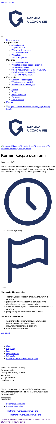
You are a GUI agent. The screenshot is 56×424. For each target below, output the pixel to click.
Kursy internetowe (19, 52)
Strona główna (12, 40)
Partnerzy (15, 97)
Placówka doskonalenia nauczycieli (22, 358)
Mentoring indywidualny (22, 74)
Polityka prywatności (15, 403)
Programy (10, 348)
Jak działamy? (17, 45)
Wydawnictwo (12, 353)
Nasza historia (17, 99)
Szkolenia (10, 356)
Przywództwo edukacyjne (23, 84)
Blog (8, 351)
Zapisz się (5, 333)
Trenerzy (15, 92)
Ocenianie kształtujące (21, 79)
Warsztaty (16, 55)
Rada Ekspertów (18, 94)
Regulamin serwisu (14, 406)
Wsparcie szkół (18, 47)
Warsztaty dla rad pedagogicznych (26, 64)
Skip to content (8, 2)
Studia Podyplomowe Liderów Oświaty (28, 69)
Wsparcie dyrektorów (21, 50)
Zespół (14, 89)
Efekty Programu (19, 57)
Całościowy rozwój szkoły (23, 72)
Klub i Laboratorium (20, 67)
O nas (8, 346)
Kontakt (10, 102)
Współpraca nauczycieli (22, 82)
